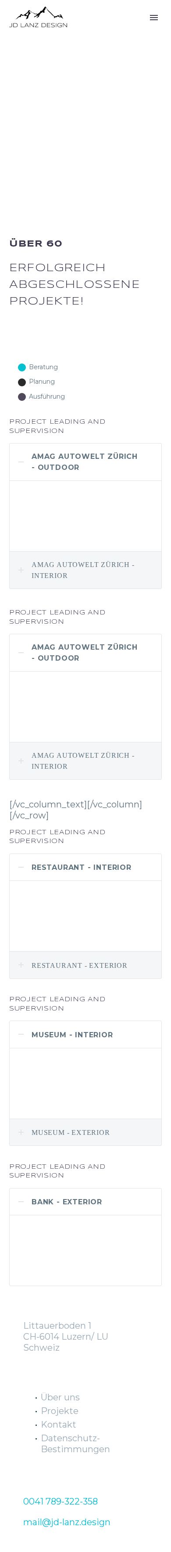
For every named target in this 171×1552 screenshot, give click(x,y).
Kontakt (58, 1424)
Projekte (59, 1411)
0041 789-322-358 (60, 1501)
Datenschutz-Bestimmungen (75, 1443)
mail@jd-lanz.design (66, 1522)
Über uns (60, 1397)
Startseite (102, 30)
